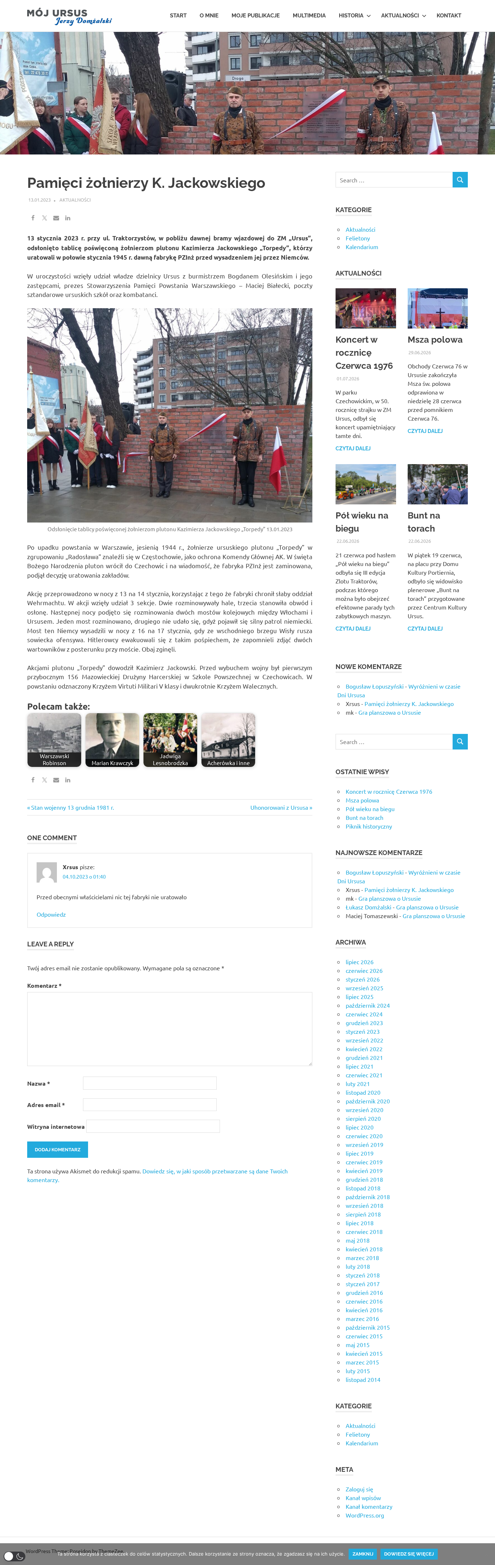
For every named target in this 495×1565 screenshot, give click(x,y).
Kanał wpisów (363, 1497)
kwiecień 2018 (364, 1248)
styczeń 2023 (363, 1031)
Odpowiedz (51, 914)
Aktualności (400, 15)
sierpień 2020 (363, 1118)
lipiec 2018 (360, 1222)
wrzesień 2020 (364, 1109)
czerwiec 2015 (364, 1335)
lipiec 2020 (360, 1127)
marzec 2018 (362, 1257)
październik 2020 (368, 1100)
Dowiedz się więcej (409, 1554)
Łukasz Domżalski (368, 906)
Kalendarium (362, 246)
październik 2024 (368, 1005)
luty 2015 (358, 1370)
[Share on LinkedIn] (68, 218)
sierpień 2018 (363, 1214)
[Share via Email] (56, 218)
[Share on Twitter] (44, 218)
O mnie (209, 15)
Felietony (358, 237)
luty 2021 (358, 1083)
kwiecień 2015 (364, 1353)
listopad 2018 (363, 1188)
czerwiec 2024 (364, 1013)
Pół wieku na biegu (370, 808)
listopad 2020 (363, 1092)
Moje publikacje (256, 15)
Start (178, 15)
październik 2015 (368, 1327)
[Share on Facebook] (33, 218)
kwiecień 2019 (364, 1170)
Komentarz (44, 985)
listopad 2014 (363, 1379)
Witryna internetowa (56, 1126)
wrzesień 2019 (364, 1144)
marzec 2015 (362, 1362)
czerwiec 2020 (364, 1135)
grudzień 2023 (364, 1022)
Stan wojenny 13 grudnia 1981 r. (72, 807)
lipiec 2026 (360, 961)
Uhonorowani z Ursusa (279, 807)
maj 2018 (358, 1240)
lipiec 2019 (360, 1153)
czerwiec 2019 (364, 1161)
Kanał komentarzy (369, 1506)
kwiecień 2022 (364, 1048)
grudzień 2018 (364, 1179)
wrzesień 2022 (364, 1040)
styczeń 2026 (363, 979)
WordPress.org (365, 1515)
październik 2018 (368, 1196)
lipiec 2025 (360, 996)
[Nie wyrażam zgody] (486, 1554)
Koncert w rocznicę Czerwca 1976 (364, 352)
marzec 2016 (362, 1318)
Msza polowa (435, 339)
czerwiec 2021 (364, 1074)
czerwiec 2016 (364, 1301)
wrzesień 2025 (364, 987)
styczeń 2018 (363, 1275)
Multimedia (309, 15)
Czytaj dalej (353, 448)
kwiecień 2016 (364, 1309)
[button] (14, 1556)
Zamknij (363, 1554)
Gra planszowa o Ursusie (389, 712)
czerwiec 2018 (364, 1231)
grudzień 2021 (364, 1057)
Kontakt (449, 15)
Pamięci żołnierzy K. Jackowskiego (409, 703)
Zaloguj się (359, 1488)
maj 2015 (358, 1344)
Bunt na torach (364, 817)
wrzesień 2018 (364, 1205)
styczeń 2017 (363, 1283)
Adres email (46, 1104)
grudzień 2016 (364, 1292)
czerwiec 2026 (364, 970)
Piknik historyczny (369, 826)
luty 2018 (358, 1266)
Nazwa (38, 1083)
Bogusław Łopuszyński (375, 686)
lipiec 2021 (360, 1066)
